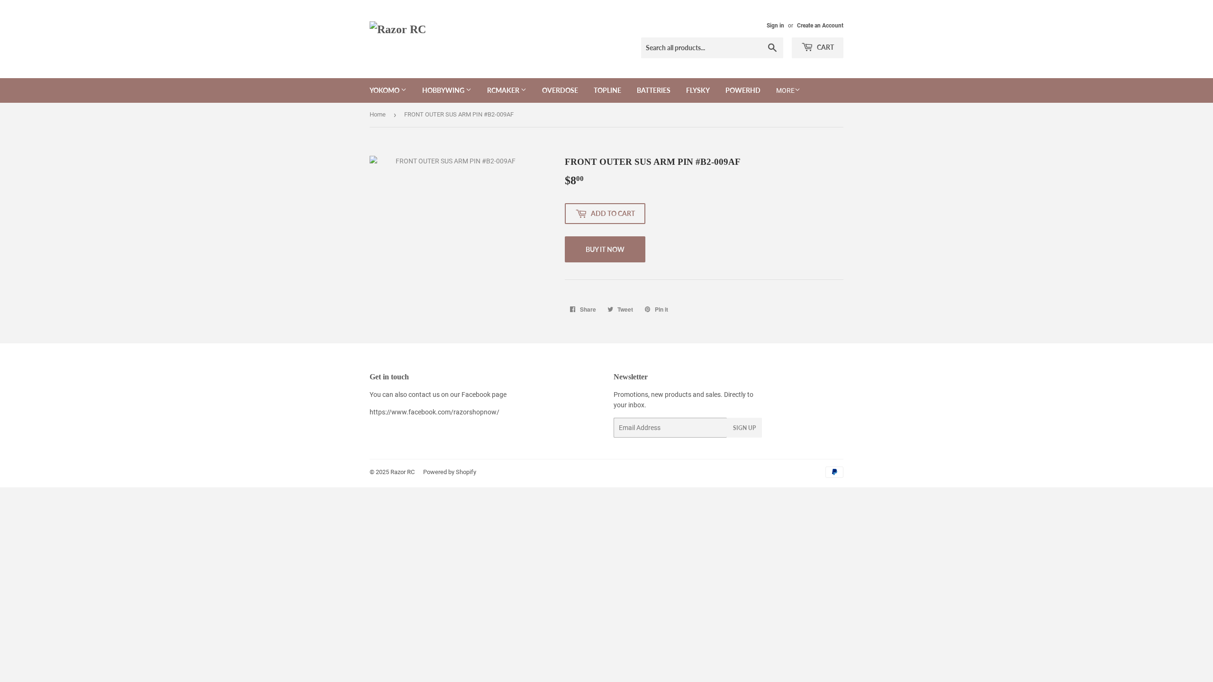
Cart (824, 47)
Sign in (775, 25)
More (785, 90)
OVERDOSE (560, 90)
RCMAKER (504, 90)
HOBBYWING (444, 90)
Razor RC (402, 472)
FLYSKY (698, 90)
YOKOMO (385, 90)
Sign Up (744, 427)
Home (378, 114)
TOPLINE (607, 90)
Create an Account (820, 25)
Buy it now (605, 249)
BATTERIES (653, 90)
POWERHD (742, 90)
